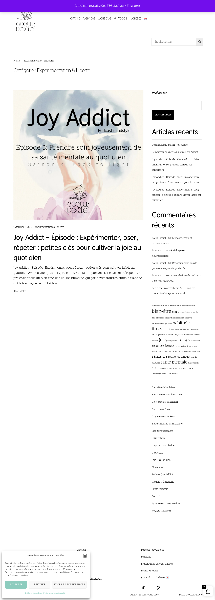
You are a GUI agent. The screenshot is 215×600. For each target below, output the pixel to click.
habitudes (182, 323)
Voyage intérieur (161, 511)
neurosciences (163, 346)
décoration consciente (164, 318)
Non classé (158, 467)
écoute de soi (166, 374)
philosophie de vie (193, 346)
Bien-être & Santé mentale (167, 395)
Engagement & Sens (163, 416)
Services (89, 18)
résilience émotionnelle (183, 357)
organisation (181, 346)
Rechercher (159, 93)
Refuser (39, 584)
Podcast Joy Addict (162, 474)
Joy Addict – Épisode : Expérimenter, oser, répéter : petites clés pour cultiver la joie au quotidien (77, 247)
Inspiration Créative (163, 445)
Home (16, 61)
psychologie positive (172, 351)
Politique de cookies (33, 593)
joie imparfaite (171, 341)
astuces (192, 306)
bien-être (161, 311)
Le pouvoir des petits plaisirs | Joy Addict (175, 152)
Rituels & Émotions (163, 482)
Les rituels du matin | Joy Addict (170, 145)
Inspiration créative (182, 335)
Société (156, 496)
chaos (180, 312)
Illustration (158, 438)
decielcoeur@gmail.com (165, 288)
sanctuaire (156, 363)
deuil (153, 318)
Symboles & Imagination (166, 503)
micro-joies (185, 341)
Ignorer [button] (135, 6)
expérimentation (158, 324)
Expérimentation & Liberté (48, 227)
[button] (85, 555)
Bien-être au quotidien (165, 402)
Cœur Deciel (159, 238)
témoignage (156, 374)
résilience (159, 356)
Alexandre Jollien (158, 306)
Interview (157, 453)
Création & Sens (161, 409)
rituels (199, 351)
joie (162, 340)
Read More (19, 291)
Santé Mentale (160, 489)
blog (174, 312)
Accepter (16, 584)
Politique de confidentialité (54, 593)
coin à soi (186, 312)
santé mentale (174, 362)
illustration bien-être (178, 329)
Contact (135, 18)
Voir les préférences (69, 584)
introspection (195, 335)
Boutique (104, 18)
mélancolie (196, 341)
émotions (174, 374)
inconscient (169, 335)
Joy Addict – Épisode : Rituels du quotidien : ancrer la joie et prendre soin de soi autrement (176, 165)
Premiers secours (158, 351)
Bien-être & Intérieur (164, 387)
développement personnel (182, 318)
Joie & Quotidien (161, 460)
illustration (161, 329)
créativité (194, 312)
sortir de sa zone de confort (170, 369)
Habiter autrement (162, 431)
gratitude (168, 324)
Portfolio (74, 18)
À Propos (120, 18)
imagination (160, 335)
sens (155, 368)
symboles (187, 369)
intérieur (155, 341)
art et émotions (171, 306)
